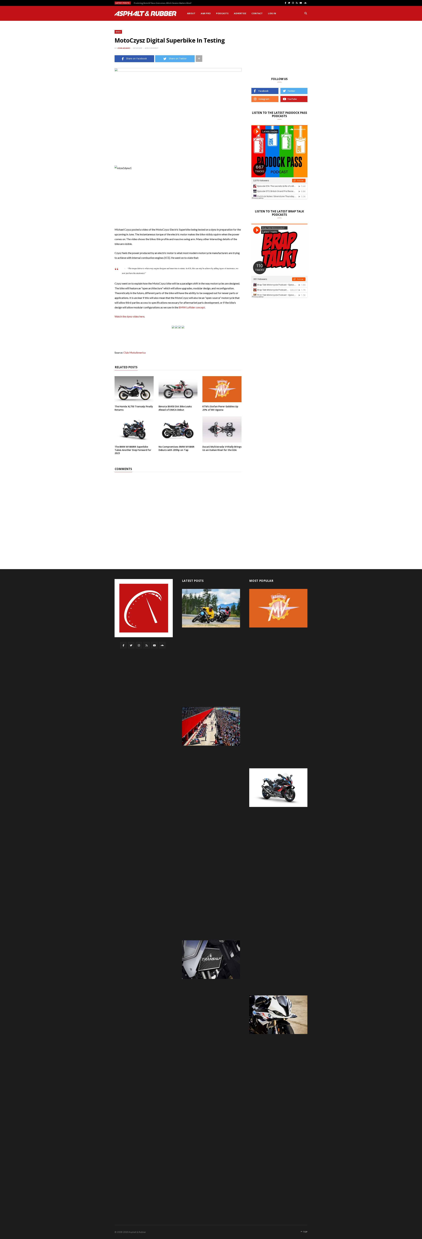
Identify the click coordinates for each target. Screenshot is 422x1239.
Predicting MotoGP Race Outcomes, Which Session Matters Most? (162, 3)
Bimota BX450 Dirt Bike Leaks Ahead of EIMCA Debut (175, 408)
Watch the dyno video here (129, 316)
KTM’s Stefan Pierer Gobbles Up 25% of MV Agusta (220, 408)
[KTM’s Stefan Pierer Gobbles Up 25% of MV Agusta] (221, 389)
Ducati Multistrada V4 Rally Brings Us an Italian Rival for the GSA (221, 448)
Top (305, 1231)
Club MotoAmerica (134, 352)
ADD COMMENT (151, 48)
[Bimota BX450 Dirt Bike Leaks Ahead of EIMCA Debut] (178, 389)
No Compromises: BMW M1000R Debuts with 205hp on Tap (176, 448)
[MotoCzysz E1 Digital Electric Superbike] (183, 327)
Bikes (118, 32)
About (191, 13)
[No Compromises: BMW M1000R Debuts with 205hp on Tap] (178, 429)
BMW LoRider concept (192, 307)
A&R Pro (206, 13)
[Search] (305, 13)
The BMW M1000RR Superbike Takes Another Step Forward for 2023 (133, 450)
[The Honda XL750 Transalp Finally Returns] (134, 389)
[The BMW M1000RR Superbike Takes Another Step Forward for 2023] (134, 429)
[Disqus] (178, 513)
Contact (257, 13)
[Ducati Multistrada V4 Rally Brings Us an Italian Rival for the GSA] (221, 429)
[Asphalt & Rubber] (145, 13)
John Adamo (123, 48)
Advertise (240, 13)
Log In (272, 13)
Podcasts (222, 13)
